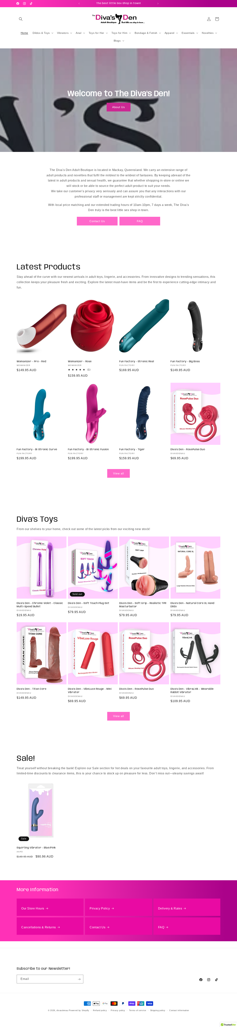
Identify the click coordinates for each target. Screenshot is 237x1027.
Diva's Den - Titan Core (31, 689)
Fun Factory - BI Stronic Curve (37, 449)
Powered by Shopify (79, 1010)
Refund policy (100, 1010)
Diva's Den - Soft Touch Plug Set (88, 603)
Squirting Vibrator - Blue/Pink (36, 847)
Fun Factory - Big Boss (185, 361)
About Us (118, 106)
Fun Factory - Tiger (132, 449)
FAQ (140, 221)
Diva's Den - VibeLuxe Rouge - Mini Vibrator (89, 691)
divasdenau (62, 1010)
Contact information (179, 1010)
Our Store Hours (32, 908)
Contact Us (97, 221)
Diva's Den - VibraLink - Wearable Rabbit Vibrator (192, 691)
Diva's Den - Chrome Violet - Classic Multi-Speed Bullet (40, 605)
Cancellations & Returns (38, 927)
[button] (21, 19)
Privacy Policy (100, 908)
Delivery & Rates (170, 908)
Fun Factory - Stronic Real (136, 361)
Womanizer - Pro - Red (31, 361)
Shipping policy (158, 1010)
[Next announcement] (158, 3)
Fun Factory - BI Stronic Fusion (88, 449)
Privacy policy (118, 1010)
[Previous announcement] (79, 3)
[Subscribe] (79, 979)
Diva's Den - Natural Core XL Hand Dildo (192, 605)
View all (118, 473)
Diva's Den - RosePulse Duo (188, 449)
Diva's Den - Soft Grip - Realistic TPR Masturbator (142, 605)
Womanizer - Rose (80, 361)
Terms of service (137, 1010)
